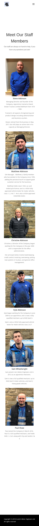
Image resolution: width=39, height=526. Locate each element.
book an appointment (19, 23)
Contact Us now (19, 507)
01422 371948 (19, 494)
